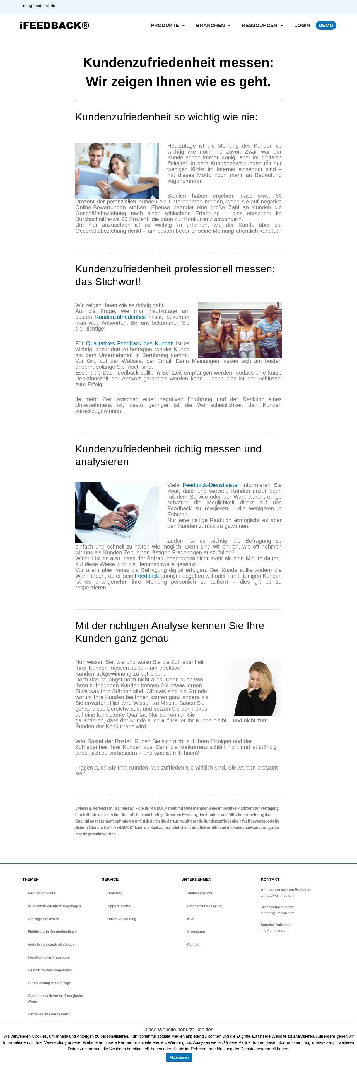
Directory (114, 893)
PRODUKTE (165, 25)
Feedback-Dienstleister (211, 485)
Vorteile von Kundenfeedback (51, 945)
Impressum (196, 932)
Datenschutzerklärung (204, 906)
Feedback (147, 576)
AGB (190, 919)
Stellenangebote (200, 893)
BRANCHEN (210, 25)
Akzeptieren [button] (179, 1057)
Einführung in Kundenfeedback (52, 932)
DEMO (326, 25)
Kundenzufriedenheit (120, 317)
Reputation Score (42, 893)
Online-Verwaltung (121, 919)
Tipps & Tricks (118, 906)
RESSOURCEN (259, 25)
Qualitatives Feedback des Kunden (130, 343)
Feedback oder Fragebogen (49, 957)
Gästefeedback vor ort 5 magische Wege (55, 998)
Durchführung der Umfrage (49, 983)
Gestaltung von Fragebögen (50, 970)
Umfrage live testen (43, 919)
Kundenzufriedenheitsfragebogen (54, 906)
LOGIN (302, 25)
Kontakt (193, 945)
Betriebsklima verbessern (48, 1014)
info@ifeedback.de (38, 5)
